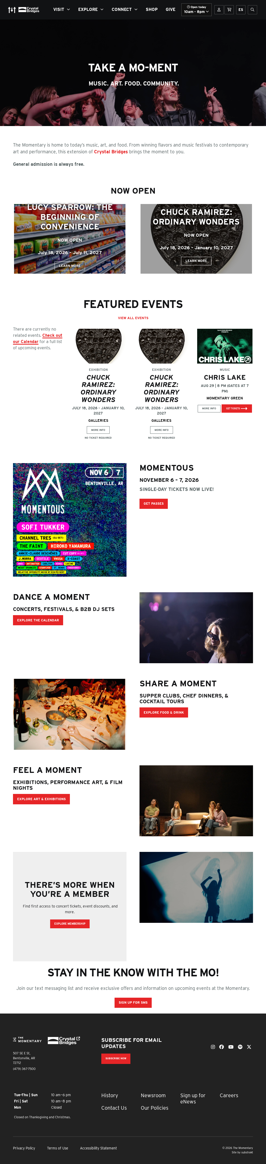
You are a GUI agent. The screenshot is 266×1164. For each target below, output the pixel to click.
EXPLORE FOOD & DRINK (164, 712)
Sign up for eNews (192, 1098)
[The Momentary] (27, 1043)
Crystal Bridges (111, 151)
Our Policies (154, 1108)
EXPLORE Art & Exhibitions (41, 799)
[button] (69, 239)
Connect (122, 9)
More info (98, 430)
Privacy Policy (24, 1148)
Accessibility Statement (98, 1148)
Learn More (70, 266)
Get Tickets (233, 408)
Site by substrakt (242, 1152)
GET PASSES (154, 503)
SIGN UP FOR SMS (133, 1002)
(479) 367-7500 (24, 1069)
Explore (88, 9)
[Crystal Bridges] (62, 1041)
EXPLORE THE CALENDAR (38, 620)
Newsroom (153, 1095)
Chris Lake (225, 377)
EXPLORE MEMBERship (69, 923)
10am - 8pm (195, 9)
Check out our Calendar (37, 338)
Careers (229, 1095)
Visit (58, 9)
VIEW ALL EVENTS (133, 318)
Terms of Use (57, 1148)
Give (170, 9)
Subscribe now (115, 1058)
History (109, 1095)
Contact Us (114, 1108)
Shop (152, 9)
